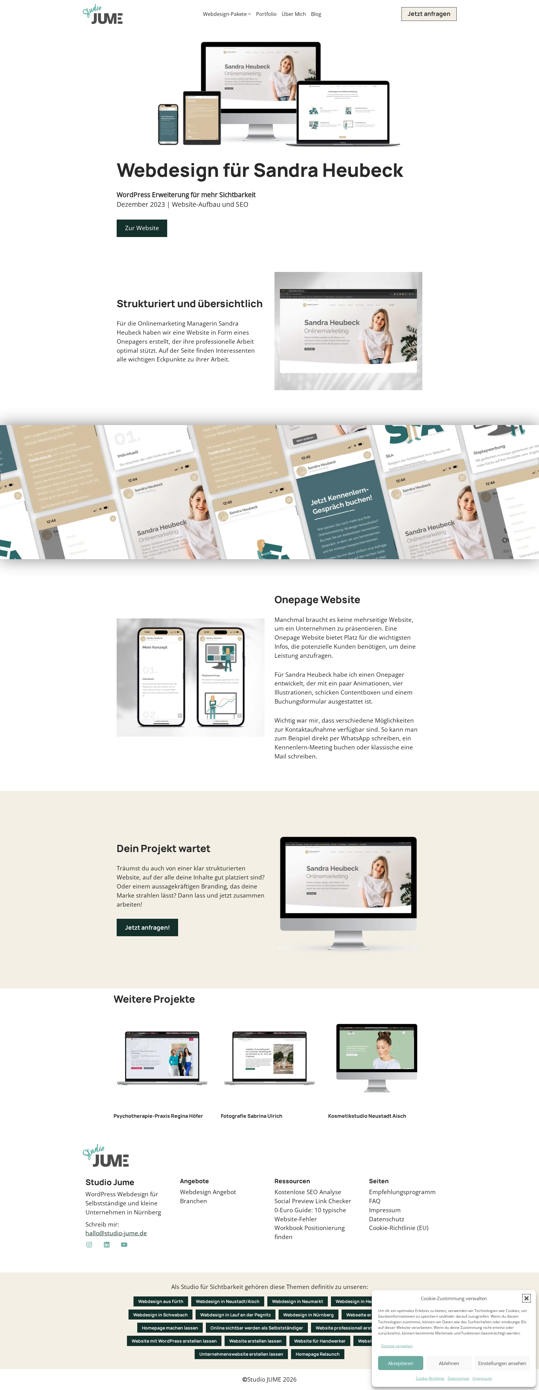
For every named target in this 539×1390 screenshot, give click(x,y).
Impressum (482, 1378)
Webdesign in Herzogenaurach (368, 1301)
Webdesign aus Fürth (160, 1301)
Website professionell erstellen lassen (356, 1328)
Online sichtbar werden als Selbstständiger (257, 1328)
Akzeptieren (400, 1363)
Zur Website (142, 228)
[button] (526, 1298)
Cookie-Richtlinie (430, 1378)
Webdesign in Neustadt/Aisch (228, 1301)
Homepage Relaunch (318, 1354)
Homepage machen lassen (170, 1328)
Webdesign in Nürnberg (308, 1315)
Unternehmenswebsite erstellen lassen (241, 1354)
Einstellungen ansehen (502, 1363)
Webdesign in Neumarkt (297, 1301)
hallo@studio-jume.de (116, 1233)
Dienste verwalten (397, 1346)
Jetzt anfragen (429, 14)
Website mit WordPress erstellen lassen (174, 1341)
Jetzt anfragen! (147, 927)
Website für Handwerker (320, 1341)
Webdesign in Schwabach (160, 1315)
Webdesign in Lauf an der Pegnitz (235, 1315)
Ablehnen (449, 1363)
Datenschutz (458, 1378)
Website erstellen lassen (255, 1341)
